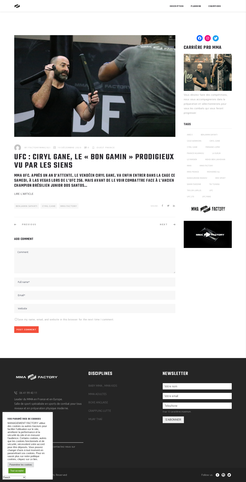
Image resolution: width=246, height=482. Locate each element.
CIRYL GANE (215, 141)
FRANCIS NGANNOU (195, 153)
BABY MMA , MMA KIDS (102, 385)
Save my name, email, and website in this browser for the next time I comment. (66, 319)
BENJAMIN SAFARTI (26, 206)
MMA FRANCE (193, 172)
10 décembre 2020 (69, 147)
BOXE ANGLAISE (98, 402)
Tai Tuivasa (214, 184)
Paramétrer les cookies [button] (21, 464)
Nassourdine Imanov (197, 178)
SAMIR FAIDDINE (194, 184)
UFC (211, 190)
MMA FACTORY (68, 206)
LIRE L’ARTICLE (23, 193)
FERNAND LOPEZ (213, 147)
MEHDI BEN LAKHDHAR (215, 159)
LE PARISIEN (192, 159)
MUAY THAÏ (95, 419)
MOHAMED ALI (213, 172)
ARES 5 (190, 135)
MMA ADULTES (97, 394)
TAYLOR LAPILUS (194, 190)
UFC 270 (190, 197)
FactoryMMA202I (39, 147)
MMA (189, 166)
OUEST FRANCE (106, 147)
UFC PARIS (206, 197)
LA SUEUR (216, 153)
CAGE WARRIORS (194, 141)
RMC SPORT (220, 178)
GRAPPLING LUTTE (99, 410)
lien (35, 459)
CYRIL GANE (49, 206)
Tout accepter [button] (17, 470)
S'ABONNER (173, 419)
